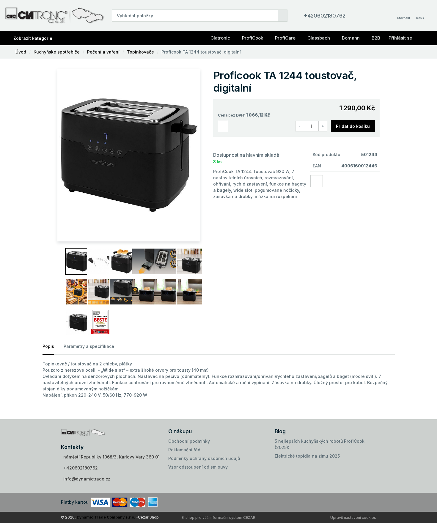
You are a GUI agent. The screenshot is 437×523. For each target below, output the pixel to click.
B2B (376, 38)
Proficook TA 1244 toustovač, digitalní (201, 51)
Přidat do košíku (353, 126)
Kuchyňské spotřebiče (57, 51)
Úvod (20, 51)
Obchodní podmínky (189, 441)
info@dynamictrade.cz (86, 478)
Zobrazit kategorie (32, 38)
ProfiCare (285, 38)
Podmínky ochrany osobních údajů (204, 458)
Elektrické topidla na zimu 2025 (307, 455)
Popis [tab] (48, 346)
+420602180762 (324, 15)
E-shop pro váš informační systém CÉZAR (218, 517)
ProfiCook (252, 38)
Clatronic (220, 38)
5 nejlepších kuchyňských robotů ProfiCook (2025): (319, 444)
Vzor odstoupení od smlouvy (198, 466)
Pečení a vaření (103, 51)
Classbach (318, 38)
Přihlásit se (400, 38)
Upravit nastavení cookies (353, 517)
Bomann (351, 38)
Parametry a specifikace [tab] (89, 346)
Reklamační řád (184, 449)
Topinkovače (140, 51)
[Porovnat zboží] (223, 126)
